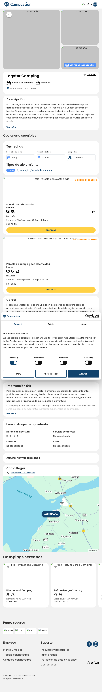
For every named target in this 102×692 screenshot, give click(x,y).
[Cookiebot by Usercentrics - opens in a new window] (87, 316)
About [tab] (84, 324)
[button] (51, 206)
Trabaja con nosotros (16, 654)
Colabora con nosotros (17, 659)
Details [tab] (51, 324)
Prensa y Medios (12, 649)
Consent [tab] (18, 324)
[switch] (38, 363)
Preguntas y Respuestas (55, 649)
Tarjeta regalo (49, 654)
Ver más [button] (11, 127)
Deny (18, 374)
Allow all (83, 374)
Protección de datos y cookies (59, 659)
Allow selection (51, 374)
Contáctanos (48, 664)
